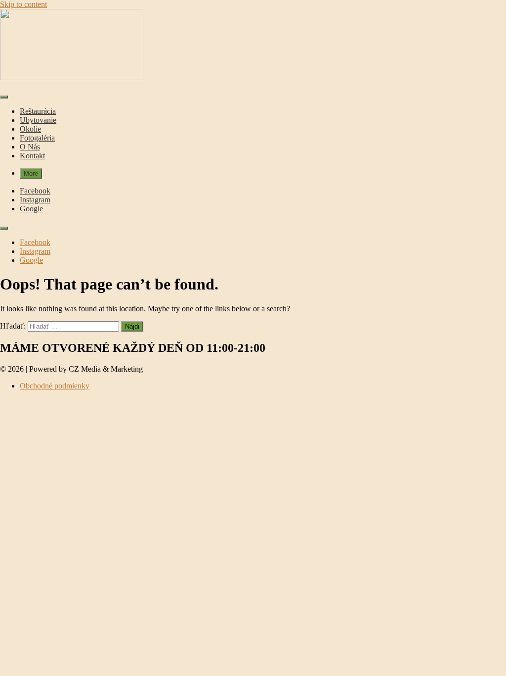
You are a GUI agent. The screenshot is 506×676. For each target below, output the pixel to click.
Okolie (30, 129)
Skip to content (23, 4)
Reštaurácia (38, 111)
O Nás (30, 147)
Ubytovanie (38, 120)
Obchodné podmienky (54, 386)
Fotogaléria (37, 138)
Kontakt (32, 155)
